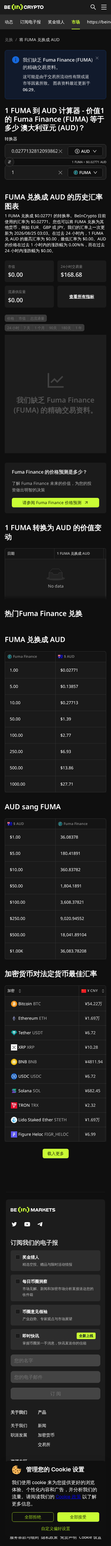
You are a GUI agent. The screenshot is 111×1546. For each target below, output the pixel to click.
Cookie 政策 (68, 1497)
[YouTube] (27, 1225)
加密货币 (46, 1435)
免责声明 (68, 1537)
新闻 (42, 1425)
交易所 (44, 1444)
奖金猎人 (56, 22)
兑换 (9, 39)
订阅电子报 (30, 22)
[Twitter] (14, 1225)
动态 (9, 22)
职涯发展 (19, 1435)
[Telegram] (40, 1225)
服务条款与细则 (24, 1537)
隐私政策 (49, 1537)
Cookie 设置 (90, 1537)
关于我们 (19, 1425)
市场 (76, 22)
